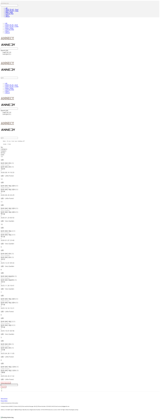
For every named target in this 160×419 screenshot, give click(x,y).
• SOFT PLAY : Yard (11, 9)
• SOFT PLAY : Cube (11, 11)
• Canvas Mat (9, 14)
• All (5, 8)
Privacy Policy (4, 400)
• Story (6, 15)
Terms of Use (4, 398)
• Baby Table (8, 12)
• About (7, 16)
